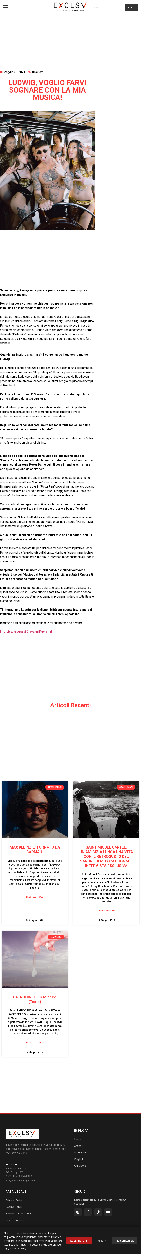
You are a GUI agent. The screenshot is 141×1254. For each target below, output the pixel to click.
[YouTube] (108, 1212)
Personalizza (125, 1240)
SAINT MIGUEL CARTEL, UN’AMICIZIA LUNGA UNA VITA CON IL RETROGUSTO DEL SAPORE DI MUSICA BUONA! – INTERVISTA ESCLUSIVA (106, 856)
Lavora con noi (15, 1220)
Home (78, 1139)
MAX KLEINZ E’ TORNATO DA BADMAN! (35, 849)
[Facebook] (88, 1212)
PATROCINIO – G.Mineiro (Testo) (34, 999)
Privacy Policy (14, 1200)
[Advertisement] (47, 38)
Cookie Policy (14, 1207)
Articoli (78, 1146)
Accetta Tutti (79, 1240)
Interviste (80, 1152)
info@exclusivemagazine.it (20, 1180)
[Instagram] (78, 1212)
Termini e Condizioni (18, 1213)
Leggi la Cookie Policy (15, 1248)
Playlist (78, 1159)
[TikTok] (98, 1212)
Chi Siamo (80, 1165)
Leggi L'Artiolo (35, 897)
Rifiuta (101, 1240)
